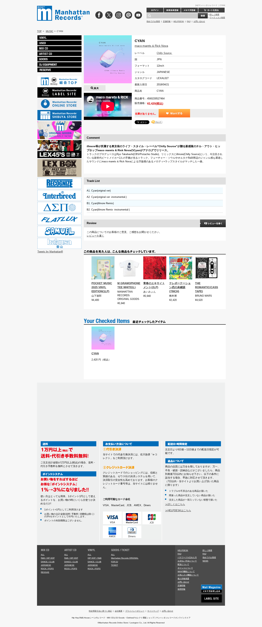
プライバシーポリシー (134, 611)
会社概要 (118, 611)
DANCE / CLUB (47, 562)
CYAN (95, 353)
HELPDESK (178, 21)
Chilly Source (164, 53)
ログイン (155, 10)
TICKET (114, 565)
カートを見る (211, 10)
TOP (39, 31)
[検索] (203, 15)
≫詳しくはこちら (175, 504)
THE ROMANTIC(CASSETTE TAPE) (210, 287)
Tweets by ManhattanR (50, 251)
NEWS (205, 561)
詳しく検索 (214, 14)
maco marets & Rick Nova (151, 45)
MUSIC (49, 31)
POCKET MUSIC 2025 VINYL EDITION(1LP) (101, 287)
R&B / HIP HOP (48, 558)
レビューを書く (95, 235)
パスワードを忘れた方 (187, 557)
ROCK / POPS (47, 569)
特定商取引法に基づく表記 (100, 611)
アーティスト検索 (217, 17)
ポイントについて (185, 568)
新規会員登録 (172, 10)
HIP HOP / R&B (94, 558)
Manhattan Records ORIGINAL (124, 558)
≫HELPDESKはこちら (178, 510)
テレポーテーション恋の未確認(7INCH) (180, 287)
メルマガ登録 (189, 10)
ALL (42, 555)
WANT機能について (186, 571)
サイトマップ (153, 611)
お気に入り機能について (188, 575)
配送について (183, 564)
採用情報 (181, 589)
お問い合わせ (199, 21)
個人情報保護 (183, 579)
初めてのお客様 (153, 21)
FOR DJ (114, 562)
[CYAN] (94, 87)
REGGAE (45, 572)
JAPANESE (46, 565)
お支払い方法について (187, 561)
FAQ (189, 21)
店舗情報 (167, 21)
